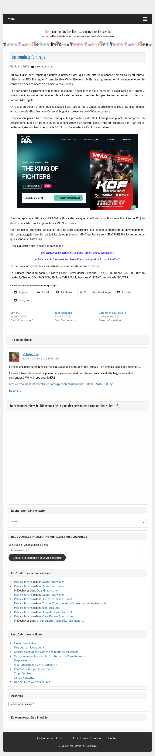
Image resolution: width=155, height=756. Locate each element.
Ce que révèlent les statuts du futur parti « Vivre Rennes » (49, 656)
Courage (91, 745)
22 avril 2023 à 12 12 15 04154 (40, 358)
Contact (113, 738)
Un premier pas (23, 660)
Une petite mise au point (57, 599)
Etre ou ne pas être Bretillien (30, 717)
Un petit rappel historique (87, 738)
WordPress (76, 745)
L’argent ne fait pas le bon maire (33, 669)
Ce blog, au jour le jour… (51, 738)
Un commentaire (45, 66)
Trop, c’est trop (51, 607)
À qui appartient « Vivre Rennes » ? (35, 664)
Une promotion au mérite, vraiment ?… (60, 620)
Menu (12, 18)
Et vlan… (15, 312)
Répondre (15, 390)
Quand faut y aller (53, 581)
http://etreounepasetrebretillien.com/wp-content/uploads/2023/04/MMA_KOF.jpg (61, 384)
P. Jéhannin (30, 354)
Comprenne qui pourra (112, 312)
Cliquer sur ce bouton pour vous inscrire (37, 557)
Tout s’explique (63, 312)
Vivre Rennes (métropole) (58, 616)
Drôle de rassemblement (57, 612)
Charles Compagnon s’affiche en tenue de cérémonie (74, 603)
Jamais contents (24, 677)
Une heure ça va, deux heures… (33, 682)
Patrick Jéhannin (24, 581)
